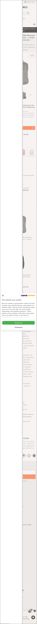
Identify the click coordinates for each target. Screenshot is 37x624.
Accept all (18, 323)
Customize (18, 327)
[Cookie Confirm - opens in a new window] (28, 295)
